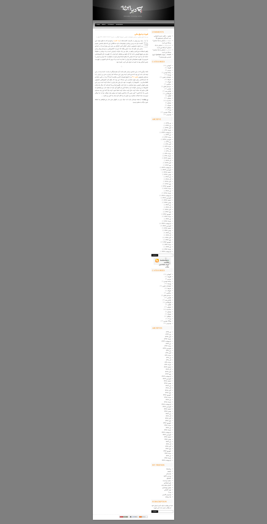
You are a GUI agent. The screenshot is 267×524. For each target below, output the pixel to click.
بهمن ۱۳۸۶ (167, 230)
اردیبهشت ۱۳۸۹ (166, 167)
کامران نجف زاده (166, 485)
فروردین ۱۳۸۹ (167, 170)
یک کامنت (116, 41)
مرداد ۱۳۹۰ (168, 153)
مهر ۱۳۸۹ (168, 165)
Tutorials (111, 25)
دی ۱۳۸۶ (168, 233)
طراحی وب (168, 91)
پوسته (169, 75)
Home (98, 25)
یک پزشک (168, 497)
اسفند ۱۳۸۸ (167, 172)
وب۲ (169, 110)
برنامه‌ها (168, 469)
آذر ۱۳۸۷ (168, 207)
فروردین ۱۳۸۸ (167, 198)
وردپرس (168, 115)
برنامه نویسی (167, 73)
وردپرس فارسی (166, 495)
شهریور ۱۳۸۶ (167, 242)
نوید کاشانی (167, 490)
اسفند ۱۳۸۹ (167, 158)
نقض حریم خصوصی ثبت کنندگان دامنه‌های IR (162, 37)
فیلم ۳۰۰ (135, 77)
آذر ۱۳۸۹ (168, 160)
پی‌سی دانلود (167, 476)
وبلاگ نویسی (167, 112)
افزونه (169, 68)
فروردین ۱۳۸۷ (167, 226)
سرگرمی (168, 84)
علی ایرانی (141, 37)
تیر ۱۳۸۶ (168, 247)
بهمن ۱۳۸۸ (167, 174)
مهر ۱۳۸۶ (168, 240)
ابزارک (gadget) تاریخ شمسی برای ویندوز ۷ (161, 56)
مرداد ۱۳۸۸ (167, 188)
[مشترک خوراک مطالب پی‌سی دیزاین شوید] (162, 261)
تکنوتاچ (169, 478)
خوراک (169, 82)
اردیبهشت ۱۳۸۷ (166, 223)
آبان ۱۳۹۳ (168, 128)
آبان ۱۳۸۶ (168, 238)
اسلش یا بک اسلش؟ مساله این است (163, 46)
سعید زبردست (167, 481)
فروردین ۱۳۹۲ (167, 139)
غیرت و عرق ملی (141, 34)
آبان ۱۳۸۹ (168, 163)
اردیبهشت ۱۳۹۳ (166, 132)
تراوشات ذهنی (166, 77)
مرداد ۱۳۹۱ (168, 146)
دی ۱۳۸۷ (168, 205)
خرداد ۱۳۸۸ (167, 193)
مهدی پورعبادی (166, 488)
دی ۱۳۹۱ (168, 142)
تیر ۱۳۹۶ (168, 123)
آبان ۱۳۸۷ (168, 209)
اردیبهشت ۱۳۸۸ (166, 196)
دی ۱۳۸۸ (168, 177)
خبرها (169, 79)
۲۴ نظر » (99, 37)
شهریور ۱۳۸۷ (167, 214)
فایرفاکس (168, 94)
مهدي (169, 36)
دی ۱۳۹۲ (168, 135)
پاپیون (169, 471)
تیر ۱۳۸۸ (168, 191)
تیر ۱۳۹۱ (168, 149)
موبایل (169, 103)
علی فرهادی (167, 483)
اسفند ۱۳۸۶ (167, 228)
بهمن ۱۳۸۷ (167, 202)
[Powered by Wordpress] (133, 518)
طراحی (169, 89)
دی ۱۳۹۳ (168, 125)
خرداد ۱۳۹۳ (167, 130)
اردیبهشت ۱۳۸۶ (166, 251)
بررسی (169, 70)
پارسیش (168, 474)
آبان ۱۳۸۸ (168, 181)
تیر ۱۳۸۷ (168, 219)
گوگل (169, 96)
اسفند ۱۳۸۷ (167, 200)
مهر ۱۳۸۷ (168, 212)
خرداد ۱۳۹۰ (167, 156)
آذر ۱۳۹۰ (168, 151)
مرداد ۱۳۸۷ (167, 216)
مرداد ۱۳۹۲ (167, 137)
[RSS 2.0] (143, 518)
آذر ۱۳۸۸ (168, 179)
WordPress (119, 25)
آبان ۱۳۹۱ (168, 144)
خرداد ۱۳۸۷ (167, 221)
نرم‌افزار (169, 108)
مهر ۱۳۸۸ (168, 184)
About (104, 25)
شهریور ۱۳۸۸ (167, 186)
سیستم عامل (167, 86)
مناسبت (168, 101)
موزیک (169, 105)
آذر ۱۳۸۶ (168, 235)
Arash (169, 55)
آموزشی (169, 66)
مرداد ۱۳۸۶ (168, 244)
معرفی (169, 98)
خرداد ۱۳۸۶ (167, 249)
